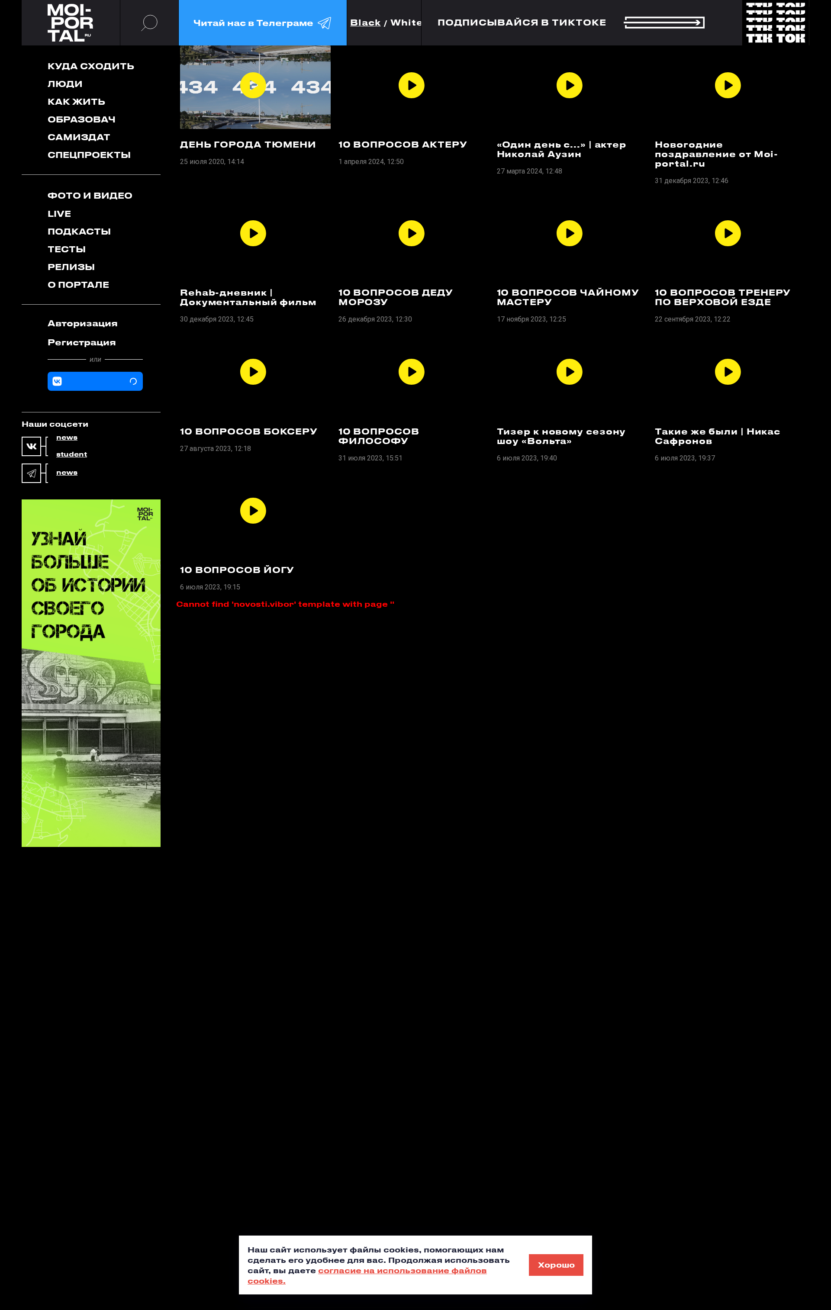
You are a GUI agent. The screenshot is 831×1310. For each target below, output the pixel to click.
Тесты (67, 249)
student (71, 454)
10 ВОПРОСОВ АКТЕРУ (402, 144)
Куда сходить (91, 66)
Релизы (71, 267)
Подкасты (79, 231)
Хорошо (556, 1264)
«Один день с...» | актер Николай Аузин (562, 149)
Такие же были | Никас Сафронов (717, 436)
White (406, 22)
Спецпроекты (89, 155)
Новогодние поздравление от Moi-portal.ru (716, 154)
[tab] (95, 323)
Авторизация (83, 323)
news (66, 437)
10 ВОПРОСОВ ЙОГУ (237, 570)
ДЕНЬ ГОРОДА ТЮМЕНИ (248, 144)
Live (59, 214)
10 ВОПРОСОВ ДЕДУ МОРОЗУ (395, 297)
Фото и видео (90, 195)
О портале (78, 285)
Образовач (82, 119)
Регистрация (82, 342)
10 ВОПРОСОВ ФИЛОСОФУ (378, 436)
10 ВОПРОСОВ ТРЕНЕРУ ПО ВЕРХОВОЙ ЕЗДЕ (723, 297)
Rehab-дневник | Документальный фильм (248, 297)
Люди (65, 84)
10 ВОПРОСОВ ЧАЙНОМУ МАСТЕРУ (568, 297)
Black (365, 22)
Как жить (76, 101)
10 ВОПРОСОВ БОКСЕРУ (249, 431)
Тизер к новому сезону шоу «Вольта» (561, 436)
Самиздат (79, 137)
